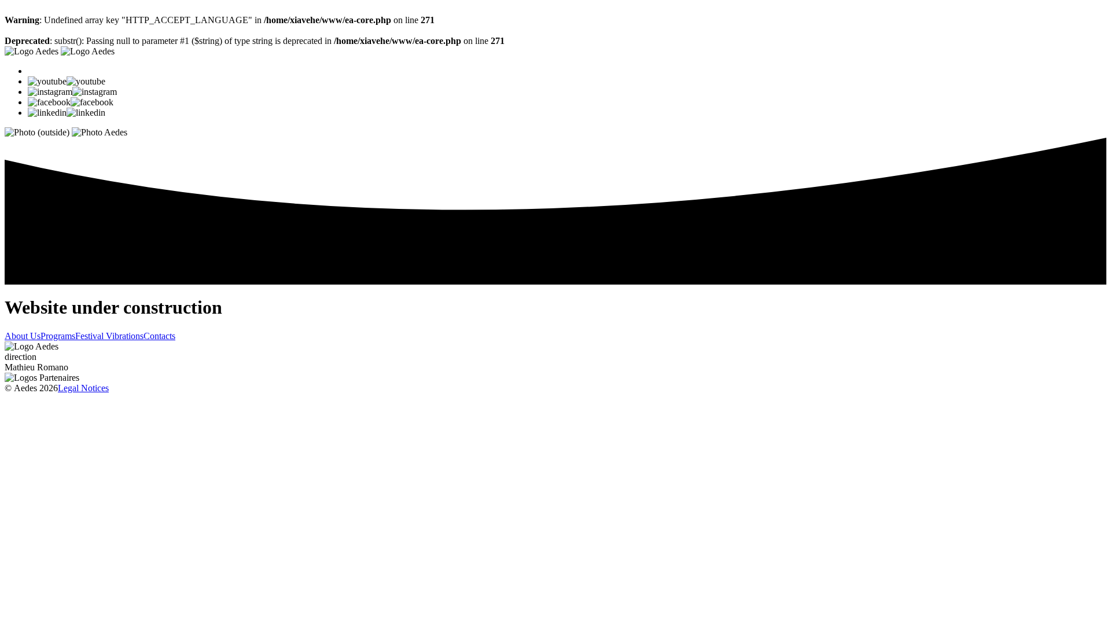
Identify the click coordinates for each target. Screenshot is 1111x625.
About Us (23, 336)
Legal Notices (83, 388)
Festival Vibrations (109, 336)
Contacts (159, 336)
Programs (58, 336)
